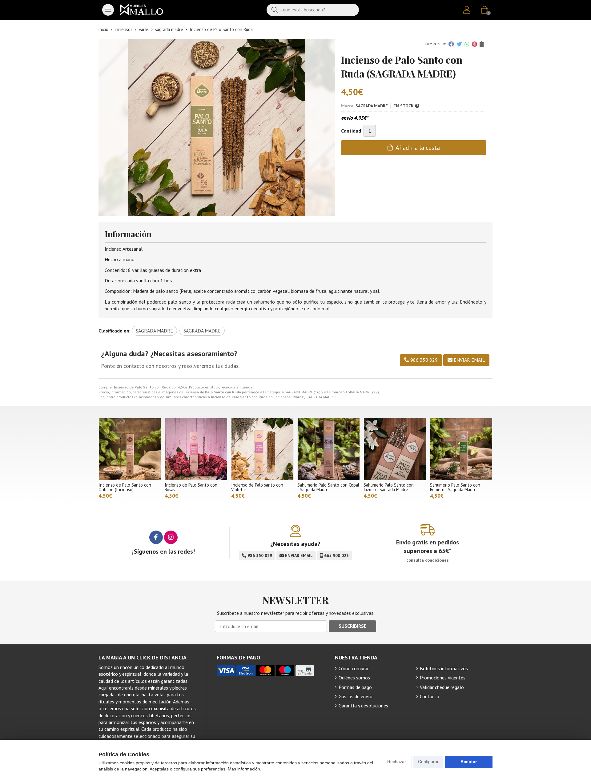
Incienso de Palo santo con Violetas (257, 487)
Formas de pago (355, 687)
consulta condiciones (427, 560)
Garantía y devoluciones (363, 705)
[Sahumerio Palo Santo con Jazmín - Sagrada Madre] (395, 449)
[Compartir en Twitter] (459, 44)
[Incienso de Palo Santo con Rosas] (196, 449)
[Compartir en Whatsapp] (466, 44)
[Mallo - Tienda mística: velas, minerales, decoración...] (141, 9)
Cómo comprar (354, 668)
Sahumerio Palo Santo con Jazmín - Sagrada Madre (389, 487)
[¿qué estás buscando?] (313, 9)
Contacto (429, 696)
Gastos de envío (355, 696)
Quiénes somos (354, 678)
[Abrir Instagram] (171, 537)
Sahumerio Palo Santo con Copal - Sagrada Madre (328, 487)
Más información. (244, 768)
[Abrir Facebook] (156, 537)
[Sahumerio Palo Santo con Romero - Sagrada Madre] (461, 449)
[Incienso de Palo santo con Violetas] (262, 449)
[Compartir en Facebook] (451, 44)
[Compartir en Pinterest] (474, 44)
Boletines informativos (444, 668)
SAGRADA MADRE (299, 392)
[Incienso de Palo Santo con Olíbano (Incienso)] (130, 449)
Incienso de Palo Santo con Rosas (191, 487)
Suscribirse (352, 626)
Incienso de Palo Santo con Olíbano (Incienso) (124, 487)
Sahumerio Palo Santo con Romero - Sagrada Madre (455, 487)
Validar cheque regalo (442, 687)
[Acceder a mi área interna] (466, 10)
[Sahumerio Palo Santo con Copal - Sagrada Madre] (329, 449)
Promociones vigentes (442, 678)
